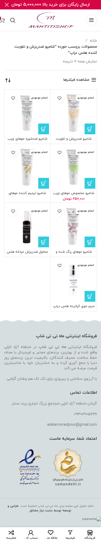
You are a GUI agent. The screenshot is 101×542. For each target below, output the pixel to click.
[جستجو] (13, 20)
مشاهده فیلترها (76, 79)
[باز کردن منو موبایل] (91, 20)
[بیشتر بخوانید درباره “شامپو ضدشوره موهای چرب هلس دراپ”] (43, 129)
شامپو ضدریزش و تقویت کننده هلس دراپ (74, 140)
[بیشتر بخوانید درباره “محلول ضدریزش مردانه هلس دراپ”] (43, 242)
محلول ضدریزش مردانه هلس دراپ (27, 253)
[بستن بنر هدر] (6, 4)
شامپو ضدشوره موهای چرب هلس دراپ (27, 140)
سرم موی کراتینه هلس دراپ (74, 306)
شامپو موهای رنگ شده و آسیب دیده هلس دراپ (74, 253)
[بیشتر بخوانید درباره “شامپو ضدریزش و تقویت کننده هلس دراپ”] (90, 129)
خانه (93, 40)
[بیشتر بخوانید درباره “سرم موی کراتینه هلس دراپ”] (90, 296)
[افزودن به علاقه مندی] (59, 98)
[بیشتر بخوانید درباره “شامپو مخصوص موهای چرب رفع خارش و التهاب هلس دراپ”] (90, 183)
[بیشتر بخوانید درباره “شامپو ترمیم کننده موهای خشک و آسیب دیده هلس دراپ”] (43, 183)
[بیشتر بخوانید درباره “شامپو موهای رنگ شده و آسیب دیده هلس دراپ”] (90, 242)
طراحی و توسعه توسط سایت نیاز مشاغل (39, 508)
